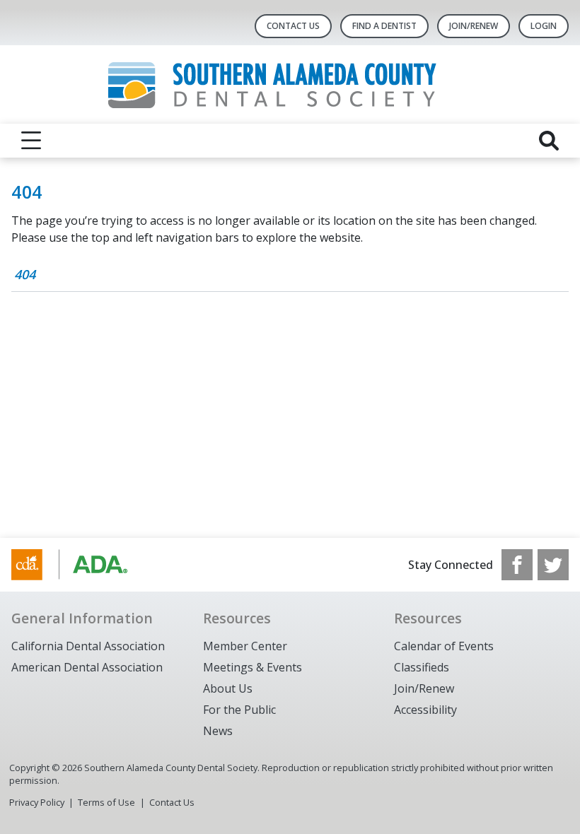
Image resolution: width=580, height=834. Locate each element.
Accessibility (425, 709)
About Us (228, 688)
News (218, 731)
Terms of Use (106, 802)
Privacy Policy (36, 802)
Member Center (245, 646)
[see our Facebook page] (517, 564)
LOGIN (543, 26)
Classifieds (421, 667)
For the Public (239, 709)
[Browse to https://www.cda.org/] (83, 564)
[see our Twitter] (553, 564)
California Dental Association (88, 646)
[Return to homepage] (290, 84)
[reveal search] (549, 141)
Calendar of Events (444, 646)
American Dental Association (87, 667)
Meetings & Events (252, 667)
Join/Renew (424, 688)
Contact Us (293, 26)
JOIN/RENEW (473, 26)
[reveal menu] (31, 141)
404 (24, 274)
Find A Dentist (384, 26)
